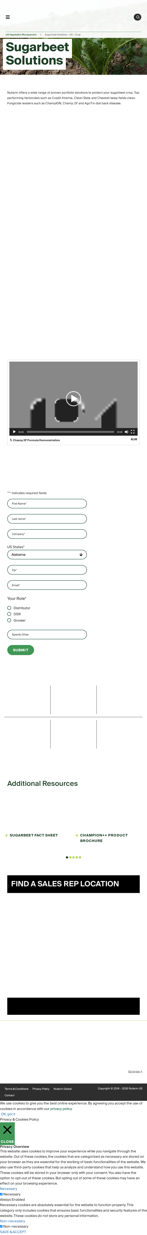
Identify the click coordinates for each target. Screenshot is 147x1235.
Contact (10, 1095)
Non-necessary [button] (12, 1221)
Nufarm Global (63, 1089)
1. (35, 440)
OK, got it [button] (8, 1114)
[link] (72, 16)
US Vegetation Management (21, 35)
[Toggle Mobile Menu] (8, 17)
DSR (17, 614)
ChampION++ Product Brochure (103, 838)
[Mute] (126, 434)
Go (138, 17)
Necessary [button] (8, 1189)
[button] (73, 398)
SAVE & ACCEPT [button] (13, 1232)
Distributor (22, 608)
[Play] (14, 434)
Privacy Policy (41, 1089)
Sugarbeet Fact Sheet (34, 835)
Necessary (11, 1194)
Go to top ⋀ (135, 1071)
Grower (20, 620)
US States (15, 547)
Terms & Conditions (16, 1089)
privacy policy (61, 1109)
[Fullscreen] (133, 434)
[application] (73, 399)
